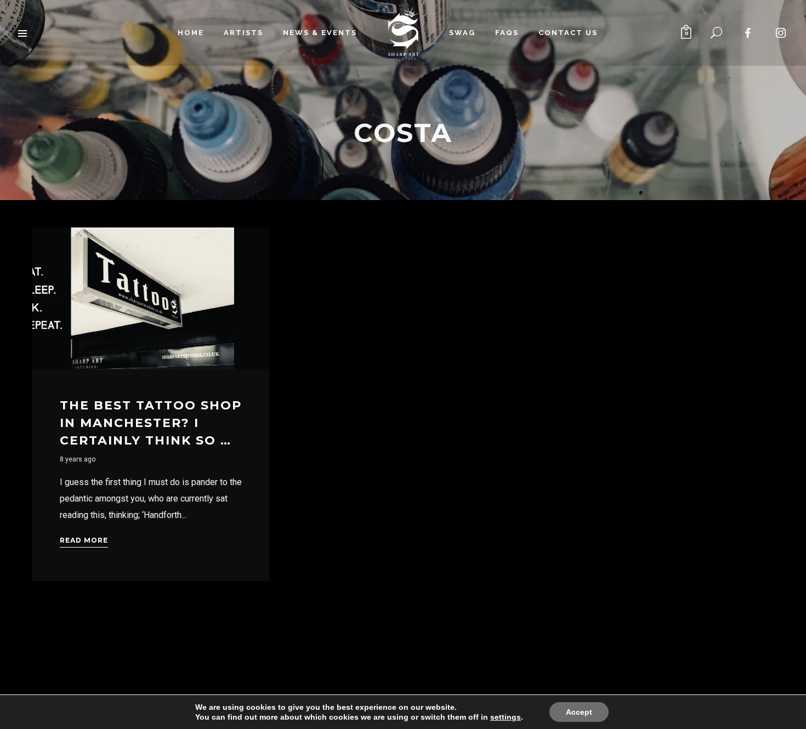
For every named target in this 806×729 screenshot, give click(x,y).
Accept (579, 712)
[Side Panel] (22, 33)
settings (505, 717)
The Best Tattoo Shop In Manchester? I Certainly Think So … (151, 422)
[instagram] (781, 33)
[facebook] (748, 33)
